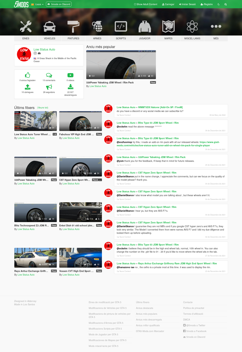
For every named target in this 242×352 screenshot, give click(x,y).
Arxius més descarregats (149, 319)
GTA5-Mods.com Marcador (150, 331)
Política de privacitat (193, 308)
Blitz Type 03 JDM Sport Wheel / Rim (158, 122)
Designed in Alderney (25, 301)
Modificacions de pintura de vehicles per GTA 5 (110, 315)
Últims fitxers (142, 302)
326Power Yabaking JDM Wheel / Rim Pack (162, 157)
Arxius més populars (146, 313)
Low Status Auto (44, 49)
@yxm (120, 160)
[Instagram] (35, 53)
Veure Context (125, 115)
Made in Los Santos (24, 304)
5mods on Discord (195, 336)
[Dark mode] (218, 4)
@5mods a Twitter (195, 325)
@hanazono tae (125, 267)
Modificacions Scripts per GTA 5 (105, 328)
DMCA (186, 319)
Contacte (188, 302)
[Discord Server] (39, 53)
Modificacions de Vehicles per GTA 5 (108, 308)
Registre (208, 4)
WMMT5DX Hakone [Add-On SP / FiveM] (160, 107)
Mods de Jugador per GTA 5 (103, 334)
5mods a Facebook (196, 331)
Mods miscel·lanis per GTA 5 (103, 346)
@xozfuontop (124, 142)
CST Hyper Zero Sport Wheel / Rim (157, 172)
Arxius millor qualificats (148, 325)
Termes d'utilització (193, 313)
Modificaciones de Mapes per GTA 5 (107, 340)
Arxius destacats (144, 308)
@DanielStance (125, 176)
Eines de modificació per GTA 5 (105, 302)
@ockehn (122, 126)
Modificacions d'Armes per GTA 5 (106, 322)
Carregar (169, 4)
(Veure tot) (42, 107)
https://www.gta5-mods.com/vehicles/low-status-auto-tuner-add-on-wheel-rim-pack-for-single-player (168, 143)
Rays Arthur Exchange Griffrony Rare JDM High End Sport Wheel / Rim (177, 263)
